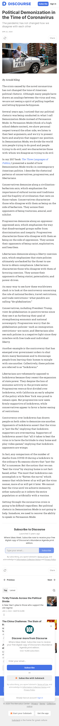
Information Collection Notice (35, 687)
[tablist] (9, 590)
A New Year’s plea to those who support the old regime (22, 606)
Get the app (43, 713)
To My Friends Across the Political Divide (21, 600)
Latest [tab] (12, 590)
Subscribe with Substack (31, 678)
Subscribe (43, 4)
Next (50, 580)
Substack (16, 720)
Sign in (53, 4)
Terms (42, 703)
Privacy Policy (29, 690)
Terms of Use (42, 684)
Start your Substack (22, 713)
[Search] (54, 590)
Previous (11, 580)
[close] (51, 626)
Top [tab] (5, 590)
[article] (29, 606)
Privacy (34, 703)
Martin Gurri (18, 611)
